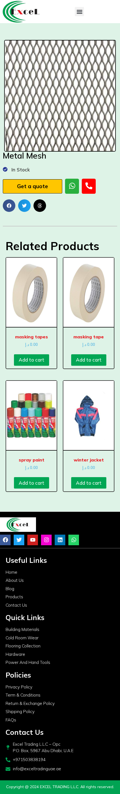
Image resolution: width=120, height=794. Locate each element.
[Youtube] (32, 540)
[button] (79, 11)
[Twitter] (19, 540)
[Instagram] (46, 540)
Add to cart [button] (31, 360)
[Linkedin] (60, 540)
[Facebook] (5, 540)
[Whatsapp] (73, 540)
